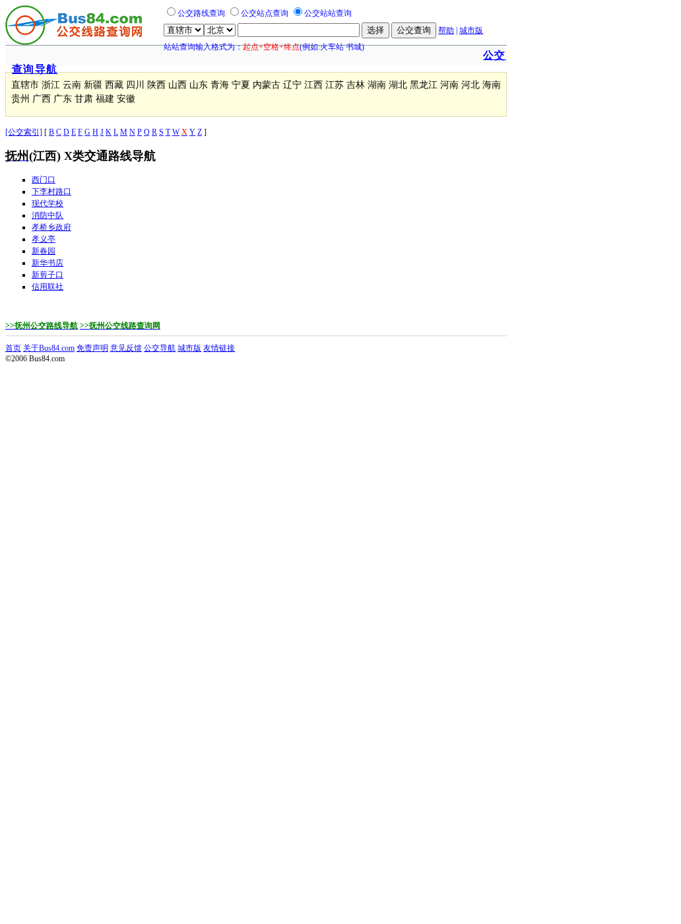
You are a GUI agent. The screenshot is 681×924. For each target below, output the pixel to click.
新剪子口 (47, 274)
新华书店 (47, 262)
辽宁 (292, 85)
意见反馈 (126, 348)
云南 (72, 85)
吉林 (355, 85)
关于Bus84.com (49, 348)
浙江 (51, 85)
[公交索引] (23, 132)
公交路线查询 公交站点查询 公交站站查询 (265, 13)
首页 (13, 348)
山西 (177, 85)
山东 (198, 85)
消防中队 (47, 215)
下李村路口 (51, 191)
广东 (62, 99)
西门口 (43, 179)
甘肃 (84, 99)
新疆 (93, 85)
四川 (135, 85)
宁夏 (241, 85)
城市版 (471, 30)
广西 (41, 99)
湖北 (398, 85)
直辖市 (25, 85)
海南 (491, 85)
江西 (313, 85)
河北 (470, 85)
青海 (220, 85)
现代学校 (47, 203)
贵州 (20, 99)
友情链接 (219, 348)
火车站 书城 (341, 47)
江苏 (334, 85)
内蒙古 (266, 85)
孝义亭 (43, 239)
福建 (105, 99)
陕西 (156, 85)
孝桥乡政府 (51, 227)
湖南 (377, 85)
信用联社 (47, 286)
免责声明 (92, 348)
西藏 (114, 85)
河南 (449, 85)
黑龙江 (424, 85)
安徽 (126, 99)
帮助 (446, 30)
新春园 (43, 251)
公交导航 (160, 348)
